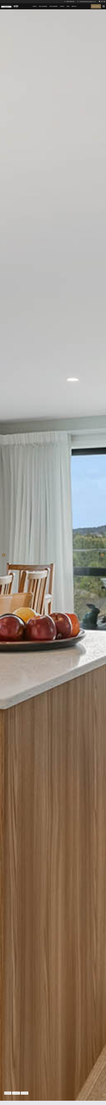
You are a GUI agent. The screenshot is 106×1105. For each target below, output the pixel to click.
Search (34, 6)
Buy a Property (43, 6)
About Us (74, 6)
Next (102, 555)
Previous (3, 555)
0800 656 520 (70, 1)
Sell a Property (54, 6)
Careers (62, 6)
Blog (68, 6)
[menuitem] (34, 6)
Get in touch (95, 6)
